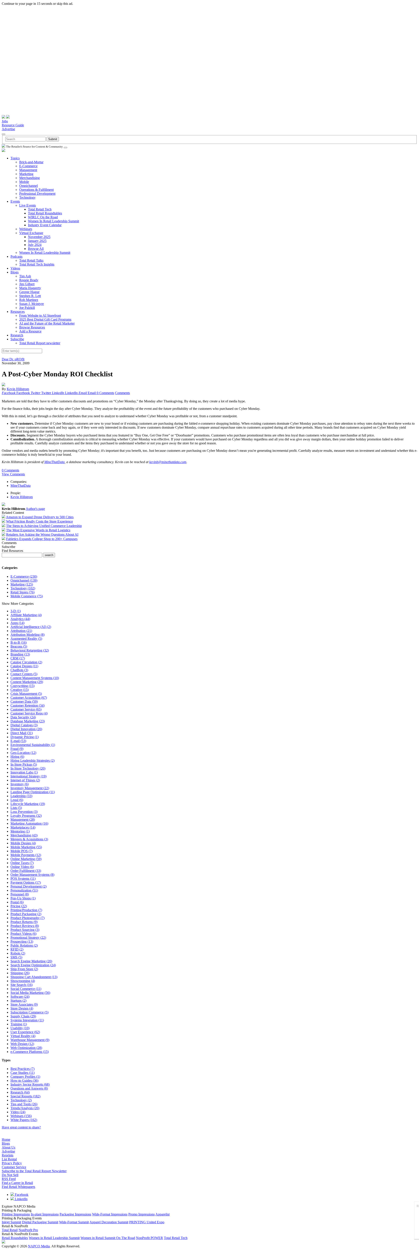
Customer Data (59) (24, 701)
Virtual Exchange (31, 233)
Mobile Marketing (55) (26, 847)
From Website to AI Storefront (40, 315)
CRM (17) (17, 658)
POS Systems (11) (23, 878)
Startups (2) (18, 1000)
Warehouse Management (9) (29, 1040)
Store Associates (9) (24, 1004)
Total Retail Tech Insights (36, 264)
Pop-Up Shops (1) (23, 898)
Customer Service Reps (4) (29, 713)
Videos (15, 268)
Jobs (5, 121)
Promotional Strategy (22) (28, 937)
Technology (27, 197)
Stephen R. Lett (30, 296)
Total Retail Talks (31, 260)
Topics (15, 158)
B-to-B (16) (18, 642)
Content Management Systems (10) (34, 678)
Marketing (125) (21, 584)
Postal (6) (17, 902)
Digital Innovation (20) (26, 729)
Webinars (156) (21, 1116)
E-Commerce (28, 166)
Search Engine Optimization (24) (33, 965)
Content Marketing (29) (26, 682)
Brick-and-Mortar (31, 162)
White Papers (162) (23, 1120)
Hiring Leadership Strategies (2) (32, 760)
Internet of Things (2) (25, 780)
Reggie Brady (28, 280)
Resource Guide (13, 125)
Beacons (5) (18, 646)
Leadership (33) (21, 796)
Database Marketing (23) (27, 721)
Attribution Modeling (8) (27, 634)
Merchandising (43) (24, 835)
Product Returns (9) (24, 922)
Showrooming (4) (22, 981)
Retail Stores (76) (22, 592)
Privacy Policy (12, 1163)
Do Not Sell (10, 1175)
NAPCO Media (39, 1246)
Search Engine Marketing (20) (31, 961)
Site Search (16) (21, 985)
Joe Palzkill (27, 307)
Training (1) (18, 1024)
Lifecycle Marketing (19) (27, 804)
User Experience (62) (25, 1032)
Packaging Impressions (75, 1214)
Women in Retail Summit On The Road (108, 1238)
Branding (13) (20, 654)
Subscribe (17, 339)
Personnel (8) (19, 894)
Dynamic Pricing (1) (24, 737)
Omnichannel (28, 186)
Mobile (24, 182)
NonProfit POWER (149, 1238)
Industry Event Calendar (45, 225)
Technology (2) (21, 1100)
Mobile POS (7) (21, 851)
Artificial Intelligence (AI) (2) (30, 627)
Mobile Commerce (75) (26, 596)
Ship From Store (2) (24, 969)
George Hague (29, 292)
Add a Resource (30, 331)
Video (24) (17, 1112)
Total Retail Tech (40, 209)
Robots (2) (17, 953)
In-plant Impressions (45, 1214)
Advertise (8, 129)
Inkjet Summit (11, 1222)
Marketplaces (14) (22, 827)
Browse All (36, 248)
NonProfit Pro (28, 1230)
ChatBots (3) (19, 670)
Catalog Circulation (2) (26, 662)
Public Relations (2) (24, 945)
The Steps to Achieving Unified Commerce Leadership (44, 526)
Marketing (26, 174)
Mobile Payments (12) (25, 855)
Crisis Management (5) (26, 693)
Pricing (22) (18, 906)
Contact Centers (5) (23, 674)
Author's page (35, 509)
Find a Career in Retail (17, 1183)
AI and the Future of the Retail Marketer (47, 323)
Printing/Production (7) (26, 910)
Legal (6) (16, 800)
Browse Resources (32, 327)
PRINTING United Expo (146, 1222)
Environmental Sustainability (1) (32, 745)
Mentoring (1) (20, 831)
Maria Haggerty (30, 288)
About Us (8, 1147)
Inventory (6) (19, 784)
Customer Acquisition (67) (28, 697)
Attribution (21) (21, 631)
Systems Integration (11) (27, 1020)
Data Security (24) (23, 717)
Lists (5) (16, 808)
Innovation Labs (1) (24, 772)
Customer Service (14, 1167)
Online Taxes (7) (22, 863)
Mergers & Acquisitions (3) (29, 839)
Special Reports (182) (25, 1096)
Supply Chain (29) (23, 1016)
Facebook (21, 1194)
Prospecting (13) (21, 941)
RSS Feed (9, 1179)
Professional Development (37, 193)
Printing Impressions (16, 1214)
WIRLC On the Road (43, 217)
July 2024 (34, 245)
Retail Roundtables (15, 1238)
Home (6, 1139)
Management (28, 170)
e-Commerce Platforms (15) (29, 1052)
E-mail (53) (18, 741)
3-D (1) (15, 611)
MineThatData (54, 462)
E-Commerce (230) (23, 576)
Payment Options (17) (25, 882)
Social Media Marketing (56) (30, 992)
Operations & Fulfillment (36, 189)
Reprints (7, 1155)
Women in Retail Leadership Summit (54, 1238)
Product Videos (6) (23, 933)
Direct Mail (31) (21, 733)
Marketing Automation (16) (29, 823)
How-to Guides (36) (24, 1080)
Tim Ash (25, 276)
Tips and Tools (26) (23, 1104)
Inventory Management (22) (29, 788)
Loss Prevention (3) (24, 812)
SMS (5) (16, 957)
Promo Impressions (141, 1214)
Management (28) (22, 819)
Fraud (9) (16, 749)
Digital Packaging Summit (40, 1222)
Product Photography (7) (27, 918)
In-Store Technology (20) (27, 768)
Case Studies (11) (22, 1072)
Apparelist (162, 1214)
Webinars (25, 229)
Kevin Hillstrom (18, 389)
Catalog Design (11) (24, 666)
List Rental (9, 1159)
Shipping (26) (19, 973)
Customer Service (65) (25, 709)
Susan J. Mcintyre (31, 304)
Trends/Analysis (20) (24, 1108)
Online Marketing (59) (25, 859)
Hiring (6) (17, 756)
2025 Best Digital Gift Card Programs (45, 319)
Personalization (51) (24, 890)
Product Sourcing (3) (24, 930)
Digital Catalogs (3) (24, 725)
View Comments (13, 474)
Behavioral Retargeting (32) (29, 650)
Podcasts (16, 256)
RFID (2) (16, 949)
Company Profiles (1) (25, 1076)
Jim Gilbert (26, 284)
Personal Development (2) (28, 886)
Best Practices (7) (22, 1069)
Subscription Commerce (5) (29, 1012)
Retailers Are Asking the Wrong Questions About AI (42, 534)
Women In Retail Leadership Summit (53, 221)
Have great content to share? (21, 1127)
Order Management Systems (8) (32, 874)
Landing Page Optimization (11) (32, 792)
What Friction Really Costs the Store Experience (39, 521)
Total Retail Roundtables (45, 213)
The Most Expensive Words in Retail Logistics (38, 530)
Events (15, 201)
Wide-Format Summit (74, 1222)
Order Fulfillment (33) (25, 871)
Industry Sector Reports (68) (30, 1084)
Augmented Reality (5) (26, 638)
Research (16, 335)
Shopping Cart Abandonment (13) (33, 977)
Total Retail (10, 1230)
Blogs (14, 272)
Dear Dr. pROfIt (13, 359)
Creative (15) (19, 690)
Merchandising (29, 178)
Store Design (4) (21, 1008)
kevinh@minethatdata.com (167, 462)
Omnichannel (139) (23, 580)
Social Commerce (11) (25, 989)
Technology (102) (22, 588)
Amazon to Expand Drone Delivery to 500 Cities (40, 517)
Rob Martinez (28, 300)
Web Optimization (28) (26, 1048)
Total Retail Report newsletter (39, 343)
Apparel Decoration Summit (108, 1222)
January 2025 (37, 241)
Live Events (27, 205)
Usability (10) (19, 1028)
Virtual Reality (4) (22, 1036)
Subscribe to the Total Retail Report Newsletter (34, 1171)
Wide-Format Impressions (109, 1214)
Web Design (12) (22, 1044)
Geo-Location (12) (23, 753)
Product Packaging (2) (25, 914)
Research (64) (20, 1092)
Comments (122, 393)
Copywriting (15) (22, 686)
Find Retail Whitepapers (18, 1187)
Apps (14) (17, 623)
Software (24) (19, 996)
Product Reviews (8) (24, 926)
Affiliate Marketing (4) (26, 615)
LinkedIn (20, 1199)
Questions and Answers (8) (29, 1088)
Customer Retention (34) (27, 705)
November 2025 (39, 237)
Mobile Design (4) (23, 843)
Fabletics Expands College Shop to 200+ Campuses (41, 539)
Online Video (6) (22, 867)
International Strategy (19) (28, 776)
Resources (17, 311)
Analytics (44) (20, 619)
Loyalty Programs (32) (26, 815)
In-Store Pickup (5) (23, 764)
